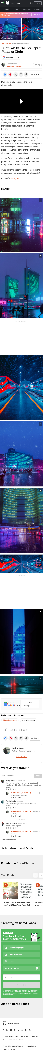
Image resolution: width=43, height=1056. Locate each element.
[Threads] (22, 1030)
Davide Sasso (12, 64)
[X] (15, 1030)
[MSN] (26, 1030)
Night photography (10, 720)
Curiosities (6, 43)
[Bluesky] (18, 1030)
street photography (29, 720)
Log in (38, 3)
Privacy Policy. (9, 994)
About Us (35, 1036)
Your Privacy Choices (10, 1036)
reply (14, 789)
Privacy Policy (30, 1046)
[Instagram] (7, 1030)
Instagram (15, 178)
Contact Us (13, 1040)
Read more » (21, 757)
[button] (35, 875)
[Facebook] (3, 1030)
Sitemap (22, 1040)
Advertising (25, 1036)
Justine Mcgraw (11, 823)
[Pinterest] (11, 1030)
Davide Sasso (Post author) (21, 793)
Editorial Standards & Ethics (13, 1046)
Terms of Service (9, 1050)
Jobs (4, 1040)
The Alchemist (11, 801)
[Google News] (30, 1030)
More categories (12, 968)
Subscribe (21, 985)
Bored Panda (11, 1023)
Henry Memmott (11, 780)
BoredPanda (13, 3)
